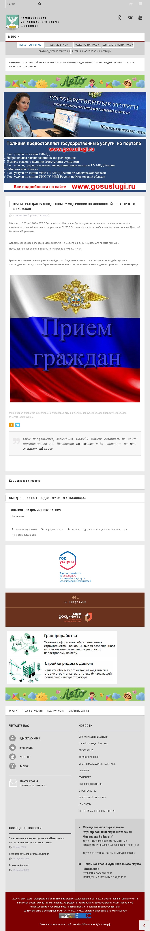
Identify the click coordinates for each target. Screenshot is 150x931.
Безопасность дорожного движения (29, 853)
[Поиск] (39, 3)
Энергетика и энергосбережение (97, 811)
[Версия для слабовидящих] (130, 3)
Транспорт (85, 777)
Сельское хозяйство (90, 784)
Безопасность (55, 710)
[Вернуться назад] (144, 925)
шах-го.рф (26, 898)
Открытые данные (79, 710)
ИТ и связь (85, 804)
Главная (13, 710)
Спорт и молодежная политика (97, 763)
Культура (84, 770)
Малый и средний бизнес (93, 743)
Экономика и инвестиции (93, 736)
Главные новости (33, 710)
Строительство (87, 790)
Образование (86, 750)
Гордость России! (19, 865)
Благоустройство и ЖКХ (92, 797)
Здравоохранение (88, 757)
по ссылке (84, 444)
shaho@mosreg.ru (124, 853)
